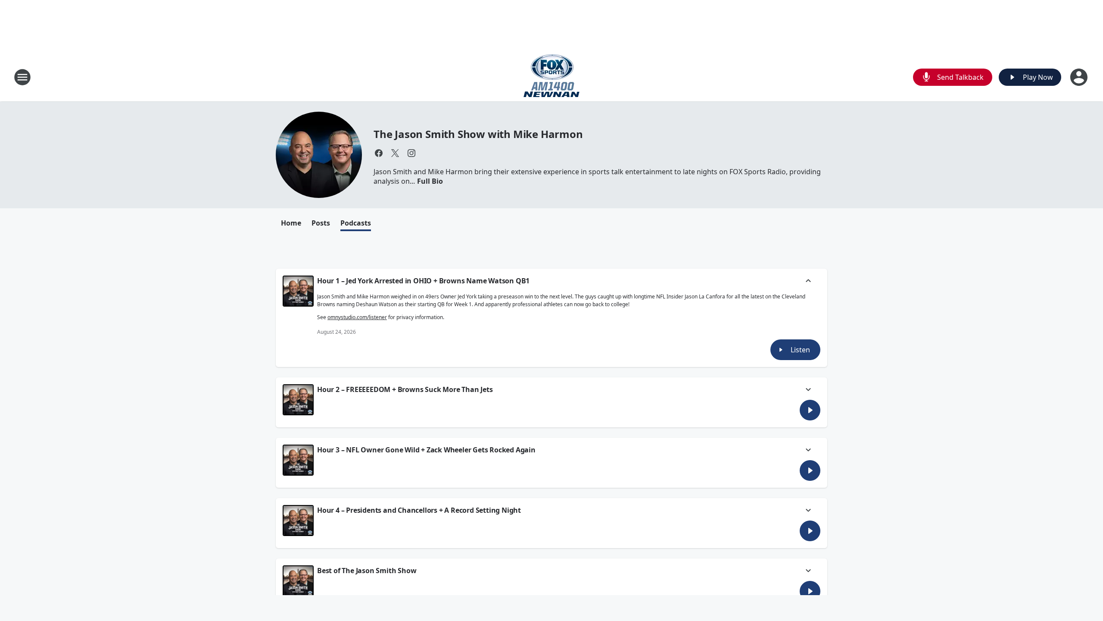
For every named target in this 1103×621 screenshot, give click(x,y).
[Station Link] (551, 77)
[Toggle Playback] (298, 291)
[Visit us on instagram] (411, 153)
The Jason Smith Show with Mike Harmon (478, 134)
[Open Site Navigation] (22, 77)
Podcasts (355, 223)
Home (291, 223)
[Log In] (1079, 77)
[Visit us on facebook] (379, 153)
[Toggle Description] (808, 282)
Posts (321, 223)
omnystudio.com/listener (357, 317)
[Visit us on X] (395, 153)
